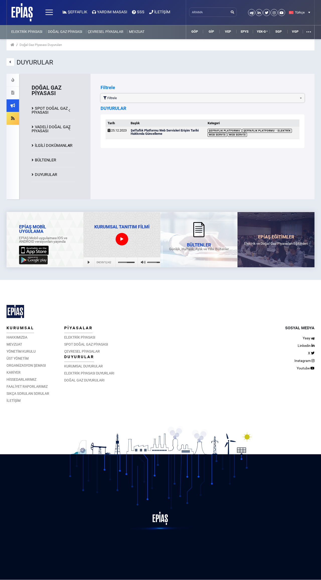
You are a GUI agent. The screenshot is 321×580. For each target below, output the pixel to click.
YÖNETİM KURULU (21, 351)
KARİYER (14, 372)
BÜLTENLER (45, 160)
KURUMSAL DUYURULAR (83, 366)
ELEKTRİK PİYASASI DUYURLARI (89, 373)
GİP (211, 31)
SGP (278, 31)
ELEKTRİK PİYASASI (26, 31)
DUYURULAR (46, 174)
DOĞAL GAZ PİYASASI (65, 31)
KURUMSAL (20, 328)
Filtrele (112, 98)
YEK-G (261, 31)
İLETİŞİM (14, 401)
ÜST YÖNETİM (18, 358)
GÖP (194, 31)
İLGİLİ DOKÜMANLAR (53, 145)
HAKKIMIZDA (17, 337)
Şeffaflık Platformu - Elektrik (267, 130)
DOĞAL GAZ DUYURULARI (84, 380)
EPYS (245, 31)
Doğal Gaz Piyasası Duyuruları (41, 45)
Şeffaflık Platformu (224, 130)
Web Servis (217, 134)
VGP (295, 31)
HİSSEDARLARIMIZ (21, 379)
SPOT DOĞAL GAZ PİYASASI (50, 110)
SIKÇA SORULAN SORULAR (28, 394)
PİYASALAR (78, 328)
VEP (228, 31)
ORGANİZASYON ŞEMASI (26, 365)
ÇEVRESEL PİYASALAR (105, 31)
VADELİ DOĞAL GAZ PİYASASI (51, 128)
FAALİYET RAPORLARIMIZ (27, 386)
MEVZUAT (136, 31)
